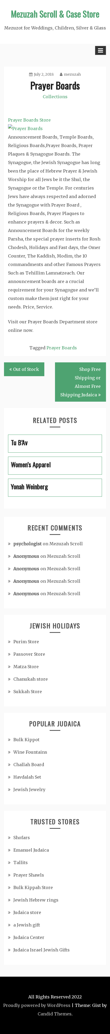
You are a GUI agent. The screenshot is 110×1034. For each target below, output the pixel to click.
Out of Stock (26, 369)
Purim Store (26, 641)
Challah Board (28, 764)
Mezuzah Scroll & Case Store (55, 13)
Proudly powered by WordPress (36, 1005)
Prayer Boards (61, 347)
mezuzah (72, 74)
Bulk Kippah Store (33, 887)
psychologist (27, 543)
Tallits (20, 862)
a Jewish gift (26, 925)
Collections (55, 96)
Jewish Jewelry (29, 789)
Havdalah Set (27, 777)
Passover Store (29, 654)
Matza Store (26, 666)
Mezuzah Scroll (66, 543)
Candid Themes (55, 1013)
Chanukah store (30, 679)
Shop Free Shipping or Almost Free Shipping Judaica (80, 382)
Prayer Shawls (28, 875)
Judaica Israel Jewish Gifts (41, 950)
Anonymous (26, 556)
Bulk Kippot (26, 739)
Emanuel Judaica (31, 850)
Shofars (21, 837)
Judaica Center (28, 937)
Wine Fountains (30, 752)
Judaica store (27, 912)
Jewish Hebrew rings (35, 900)
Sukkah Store (27, 691)
